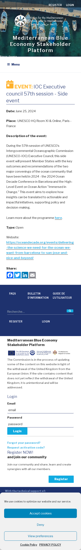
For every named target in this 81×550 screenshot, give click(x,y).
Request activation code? (26, 447)
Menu (15, 64)
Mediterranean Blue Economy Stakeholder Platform (40, 44)
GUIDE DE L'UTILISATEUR (62, 295)
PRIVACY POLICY (50, 544)
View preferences (40, 536)
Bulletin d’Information (38, 295)
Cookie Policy (28, 544)
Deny (40, 525)
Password (14, 417)
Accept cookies (40, 513)
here (58, 218)
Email (11, 403)
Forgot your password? (23, 442)
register (55, 5)
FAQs (12, 293)
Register (61, 479)
